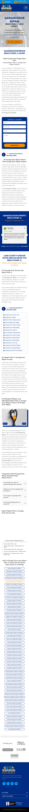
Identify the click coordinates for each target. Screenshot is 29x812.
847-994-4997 (6, 460)
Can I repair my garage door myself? (12, 496)
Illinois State (7, 554)
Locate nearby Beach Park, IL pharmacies (13, 549)
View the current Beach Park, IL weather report (15, 551)
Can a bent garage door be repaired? (11, 503)
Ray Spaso (10, 228)
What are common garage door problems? (13, 490)
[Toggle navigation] (26, 7)
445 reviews (24, 246)
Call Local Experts (15, 42)
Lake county (19, 553)
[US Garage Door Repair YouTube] (16, 783)
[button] (27, 235)
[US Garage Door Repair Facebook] (4, 783)
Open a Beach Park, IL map (10, 544)
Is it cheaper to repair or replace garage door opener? (12, 483)
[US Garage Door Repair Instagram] (8, 783)
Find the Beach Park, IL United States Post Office (14, 546)
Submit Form (14, 145)
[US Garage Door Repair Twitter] (12, 783)
